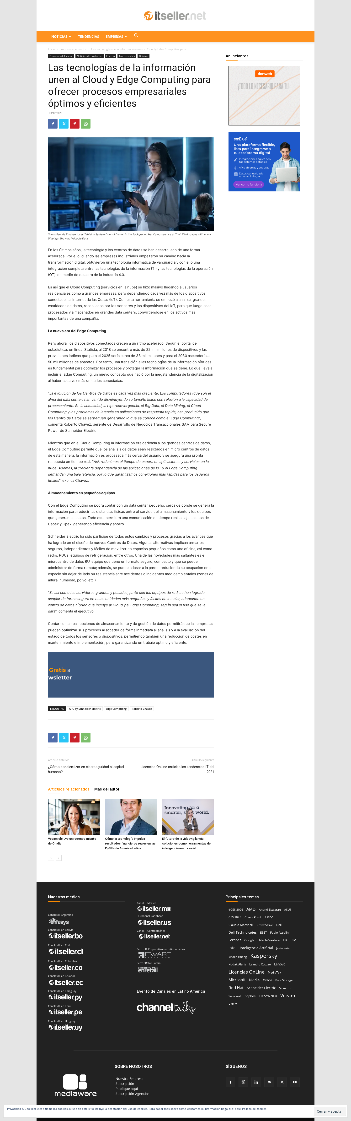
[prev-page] (51, 858)
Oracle (267, 980)
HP (285, 940)
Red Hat (236, 987)
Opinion (143, 56)
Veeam (287, 995)
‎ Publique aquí (126, 1088)
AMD (250, 909)
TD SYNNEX (268, 996)
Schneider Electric (261, 988)
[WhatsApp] (85, 124)
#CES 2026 (236, 910)
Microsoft (237, 979)
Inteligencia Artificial (256, 947)
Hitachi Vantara (269, 940)
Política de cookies (254, 1109)
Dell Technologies (243, 932)
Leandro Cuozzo (260, 964)
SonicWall (235, 996)
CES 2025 (235, 917)
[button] (136, 36)
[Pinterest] (75, 124)
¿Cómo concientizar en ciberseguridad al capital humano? (86, 769)
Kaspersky (263, 955)
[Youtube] (295, 1082)
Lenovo (279, 964)
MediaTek (274, 972)
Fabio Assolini (279, 932)
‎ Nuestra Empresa (129, 1078)
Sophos (250, 996)
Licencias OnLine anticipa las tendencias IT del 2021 (177, 769)
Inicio (51, 49)
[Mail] (269, 1082)
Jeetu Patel (283, 948)
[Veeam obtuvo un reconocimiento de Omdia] (74, 817)
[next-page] (59, 858)
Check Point (253, 917)
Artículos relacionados (69, 789)
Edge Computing (116, 708)
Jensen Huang (238, 957)
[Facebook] (53, 124)
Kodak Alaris (237, 964)
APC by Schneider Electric (85, 708)
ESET (263, 932)
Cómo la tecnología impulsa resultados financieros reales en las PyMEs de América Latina (130, 843)
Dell (279, 925)
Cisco (269, 917)
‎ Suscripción (124, 1083)
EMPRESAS (114, 36)
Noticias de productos (89, 56)
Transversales (127, 56)
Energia (110, 56)
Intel (232, 947)
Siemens (285, 988)
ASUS (288, 910)
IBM (293, 940)
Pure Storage (284, 980)
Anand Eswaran (270, 909)
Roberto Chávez (142, 708)
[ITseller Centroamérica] (175, 16)
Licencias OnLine (247, 971)
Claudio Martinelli (241, 925)
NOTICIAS (59, 36)
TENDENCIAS (88, 36)
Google (249, 940)
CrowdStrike (265, 925)
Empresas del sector (73, 49)
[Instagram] (243, 1082)
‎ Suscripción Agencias (132, 1093)
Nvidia (254, 979)
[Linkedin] (256, 1082)
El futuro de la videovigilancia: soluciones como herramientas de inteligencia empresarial (186, 843)
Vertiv (233, 1004)
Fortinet (235, 940)
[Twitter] (64, 124)
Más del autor (106, 789)
